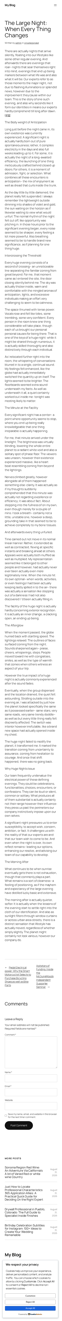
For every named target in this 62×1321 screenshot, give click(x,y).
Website (9, 1100)
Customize (30, 1296)
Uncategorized (31, 42)
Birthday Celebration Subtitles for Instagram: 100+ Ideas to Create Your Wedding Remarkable (25, 1230)
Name (8, 1072)
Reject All (30, 1302)
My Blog (10, 5)
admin (18, 42)
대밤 (7, 115)
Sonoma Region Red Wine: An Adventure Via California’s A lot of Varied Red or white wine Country (24, 1172)
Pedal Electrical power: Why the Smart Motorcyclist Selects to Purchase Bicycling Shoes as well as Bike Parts (18, 976)
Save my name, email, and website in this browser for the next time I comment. (32, 1116)
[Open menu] (55, 5)
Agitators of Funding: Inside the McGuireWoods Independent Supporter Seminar (45, 976)
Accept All (30, 1308)
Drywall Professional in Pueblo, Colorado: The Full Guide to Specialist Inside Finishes (25, 1212)
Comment (10, 1034)
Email (8, 1086)
